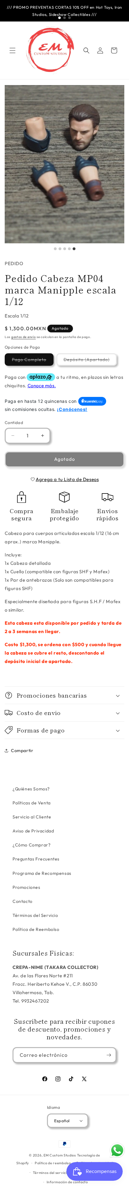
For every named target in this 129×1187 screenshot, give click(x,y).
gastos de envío (23, 337)
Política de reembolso (53, 1163)
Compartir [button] (22, 750)
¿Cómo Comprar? (31, 845)
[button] (12, 50)
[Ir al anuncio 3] (69, 18)
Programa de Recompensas (42, 873)
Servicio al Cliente (32, 817)
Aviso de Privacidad (33, 831)
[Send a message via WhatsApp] (117, 1150)
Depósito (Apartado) (90, 361)
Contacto (23, 901)
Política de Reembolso (36, 929)
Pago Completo (33, 361)
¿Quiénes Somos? (31, 789)
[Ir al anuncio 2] (64, 18)
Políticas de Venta (32, 803)
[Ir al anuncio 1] (59, 18)
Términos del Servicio (35, 915)
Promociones (26, 887)
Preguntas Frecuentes (36, 859)
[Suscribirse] (109, 1055)
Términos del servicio (51, 1172)
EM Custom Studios (60, 1155)
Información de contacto (67, 1182)
